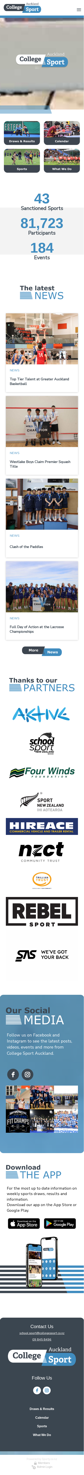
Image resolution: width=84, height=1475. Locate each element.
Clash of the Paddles (26, 546)
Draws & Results (42, 1409)
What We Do (42, 1435)
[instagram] (27, 1074)
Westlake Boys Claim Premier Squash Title (40, 464)
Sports (42, 1426)
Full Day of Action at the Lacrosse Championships (37, 629)
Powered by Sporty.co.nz (42, 1459)
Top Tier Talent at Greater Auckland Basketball (39, 381)
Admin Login (44, 1466)
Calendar (42, 1417)
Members (43, 1463)
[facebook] (13, 1074)
